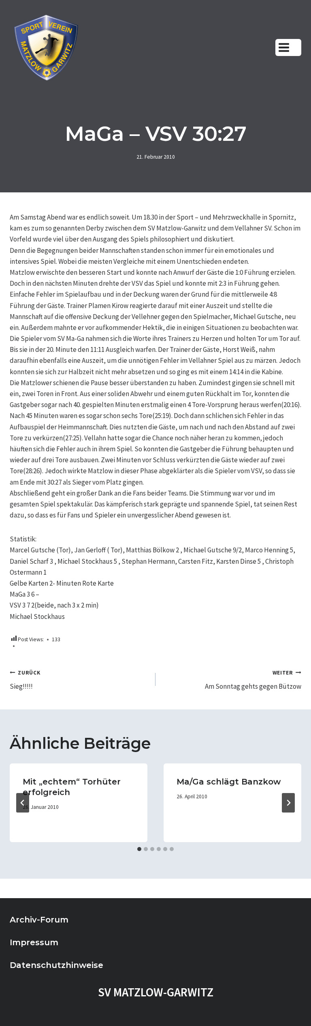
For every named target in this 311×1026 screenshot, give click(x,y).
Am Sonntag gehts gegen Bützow (253, 680)
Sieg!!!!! (25, 680)
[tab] (139, 849)
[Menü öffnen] (288, 47)
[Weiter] (288, 803)
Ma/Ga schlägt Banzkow (229, 782)
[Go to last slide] (22, 803)
